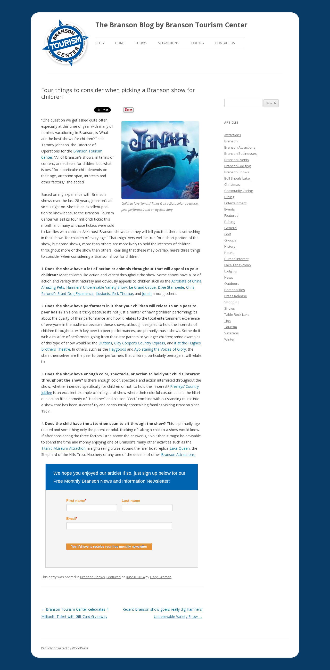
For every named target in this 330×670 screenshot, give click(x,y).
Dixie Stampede (171, 287)
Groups (230, 240)
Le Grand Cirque (142, 287)
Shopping (231, 302)
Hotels (229, 252)
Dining (229, 197)
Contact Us (225, 43)
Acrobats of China (186, 281)
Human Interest (236, 258)
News (228, 277)
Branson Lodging (237, 166)
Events (229, 209)
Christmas (232, 184)
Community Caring (238, 190)
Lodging (197, 43)
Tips (227, 320)
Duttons (105, 343)
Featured (113, 577)
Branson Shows (92, 577)
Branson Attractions (178, 454)
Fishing (229, 221)
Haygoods (117, 349)
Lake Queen (180, 448)
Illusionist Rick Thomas (115, 293)
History (229, 246)
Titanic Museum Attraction (63, 448)
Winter (229, 339)
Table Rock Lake (237, 314)
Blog (99, 43)
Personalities (234, 289)
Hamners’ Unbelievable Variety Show (96, 287)
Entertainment (235, 203)
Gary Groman (160, 577)
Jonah (147, 293)
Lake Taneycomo (237, 265)
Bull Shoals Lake (237, 178)
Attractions (168, 43)
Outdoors (231, 283)
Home (119, 43)
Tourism (230, 327)
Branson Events (236, 159)
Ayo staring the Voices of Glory (160, 349)
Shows (141, 43)
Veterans (231, 333)
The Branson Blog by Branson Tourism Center (171, 24)
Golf (227, 234)
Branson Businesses (240, 153)
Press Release (235, 296)
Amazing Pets (52, 287)
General (230, 227)
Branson (231, 141)
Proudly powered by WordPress (64, 648)
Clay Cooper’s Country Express (139, 343)
